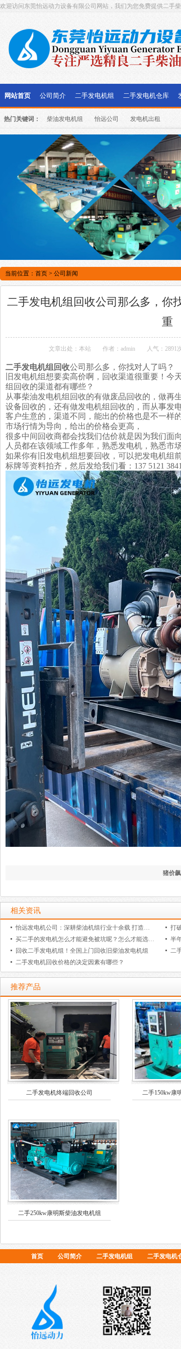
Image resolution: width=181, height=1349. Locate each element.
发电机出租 (145, 118)
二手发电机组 (94, 95)
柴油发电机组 (65, 118)
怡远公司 (107, 118)
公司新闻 (66, 273)
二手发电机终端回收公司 (59, 1092)
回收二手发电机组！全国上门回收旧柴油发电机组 (82, 950)
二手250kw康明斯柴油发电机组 (59, 1213)
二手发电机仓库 (146, 95)
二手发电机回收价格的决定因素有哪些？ (70, 962)
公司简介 (53, 95)
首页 (41, 273)
